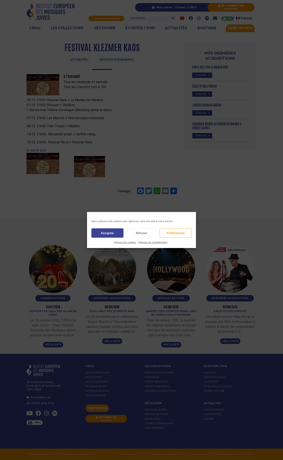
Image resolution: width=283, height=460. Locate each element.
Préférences (176, 233)
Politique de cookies (125, 242)
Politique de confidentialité (152, 242)
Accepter (107, 233)
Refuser (141, 233)
